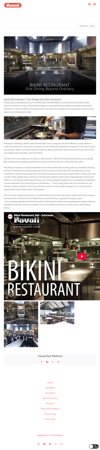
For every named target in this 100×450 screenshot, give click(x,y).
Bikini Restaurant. (84, 106)
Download (50, 393)
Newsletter (50, 388)
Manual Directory (50, 398)
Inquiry (50, 383)
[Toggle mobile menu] (94, 4)
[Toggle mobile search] (89, 4)
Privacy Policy (50, 414)
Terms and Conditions (50, 409)
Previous (84, 26)
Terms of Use (50, 419)
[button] (94, 446)
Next (92, 26)
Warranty (50, 404)
